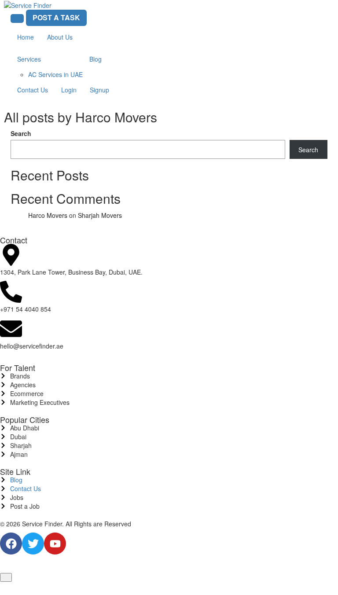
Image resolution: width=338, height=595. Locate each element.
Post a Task (56, 17)
